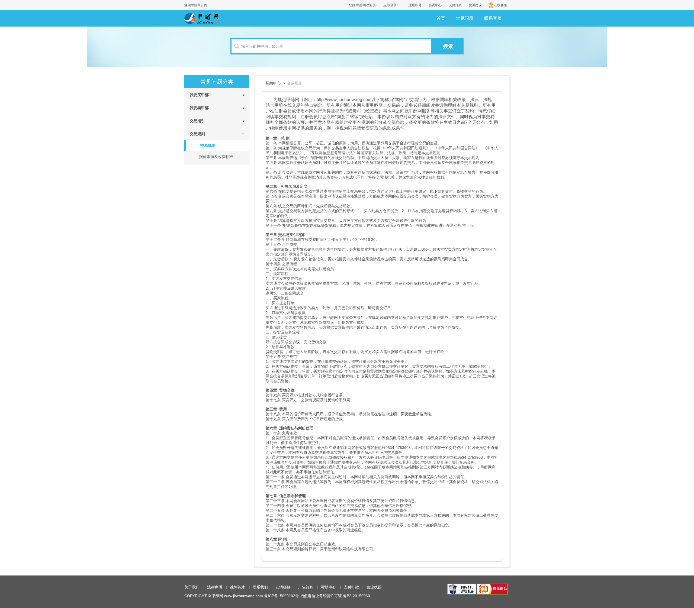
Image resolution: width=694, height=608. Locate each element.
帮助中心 (328, 587)
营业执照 (374, 587)
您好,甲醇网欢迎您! (363, 5)
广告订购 (305, 587)
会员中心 (435, 5)
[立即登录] (390, 5)
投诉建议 (475, 5)
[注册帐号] (415, 5)
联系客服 (493, 18)
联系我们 (260, 587)
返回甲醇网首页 (195, 5)
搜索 (448, 46)
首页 (440, 18)
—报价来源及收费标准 (214, 156)
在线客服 (500, 5)
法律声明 (214, 587)
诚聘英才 (237, 587)
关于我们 (192, 587)
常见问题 (464, 18)
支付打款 (455, 5)
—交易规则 (206, 145)
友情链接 (283, 587)
